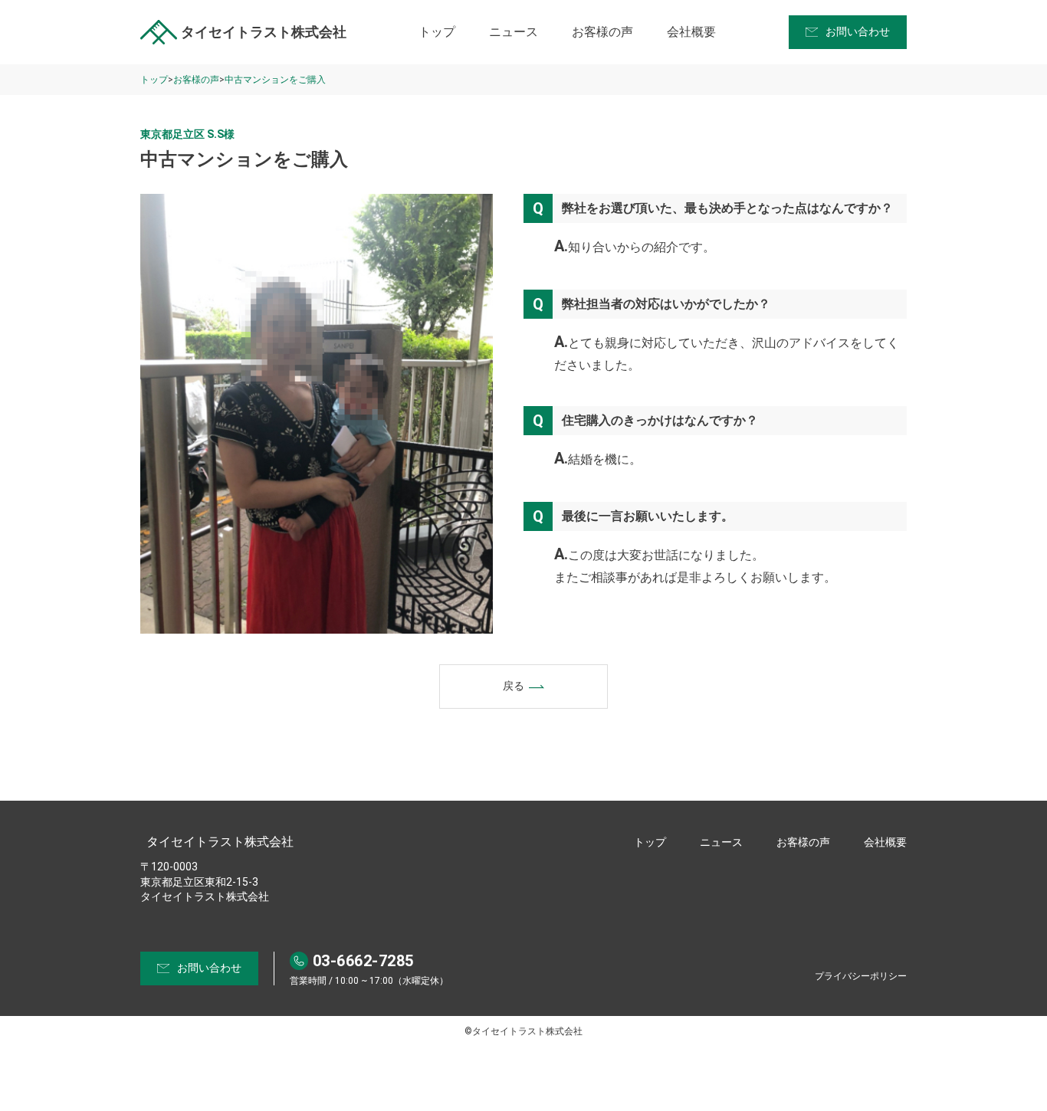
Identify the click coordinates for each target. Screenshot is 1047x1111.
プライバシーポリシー (861, 976)
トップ (436, 32)
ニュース (513, 32)
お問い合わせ (857, 31)
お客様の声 (602, 32)
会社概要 (691, 32)
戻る (513, 686)
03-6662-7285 (363, 961)
